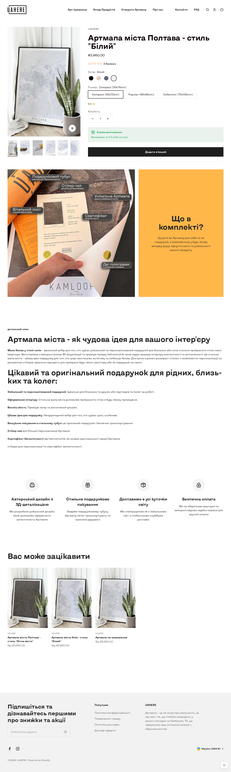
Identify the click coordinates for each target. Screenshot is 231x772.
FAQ (196, 9)
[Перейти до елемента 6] (75, 148)
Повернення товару (107, 718)
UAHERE (93, 28)
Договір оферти (105, 730)
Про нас (158, 9)
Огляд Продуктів (104, 9)
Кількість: (94, 111)
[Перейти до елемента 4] (50, 148)
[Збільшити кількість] (107, 118)
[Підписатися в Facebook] (10, 749)
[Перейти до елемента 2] (25, 148)
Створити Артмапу (133, 9)
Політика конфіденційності (112, 712)
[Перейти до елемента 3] (38, 148)
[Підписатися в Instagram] (18, 749)
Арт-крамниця (77, 9)
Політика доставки (107, 724)
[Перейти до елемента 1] (13, 148)
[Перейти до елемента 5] (63, 148)
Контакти (181, 9)
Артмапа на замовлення (111, 637)
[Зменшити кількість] (92, 118)
